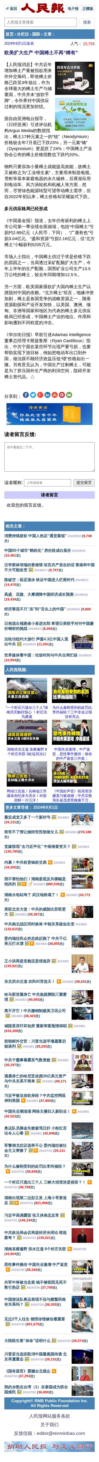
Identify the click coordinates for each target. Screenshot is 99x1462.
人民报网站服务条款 (49, 1416)
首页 (10, 34)
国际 (36, 34)
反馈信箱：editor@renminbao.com (49, 1433)
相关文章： (16, 526)
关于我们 (49, 1424)
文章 (47, 34)
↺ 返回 (12, 8)
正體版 (87, 8)
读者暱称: (13, 482)
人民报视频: (16, 669)
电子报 (73, 8)
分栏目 (23, 34)
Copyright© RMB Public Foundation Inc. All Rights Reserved (49, 1403)
